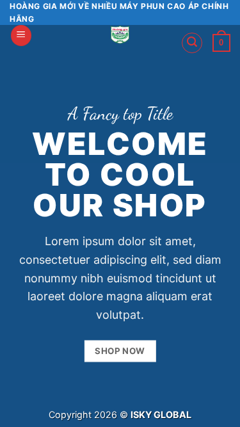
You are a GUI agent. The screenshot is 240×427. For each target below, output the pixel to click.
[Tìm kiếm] (192, 43)
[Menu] (21, 35)
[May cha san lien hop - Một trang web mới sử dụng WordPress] (120, 34)
